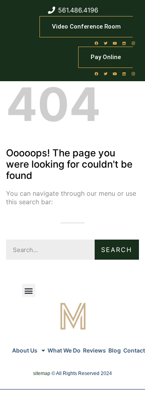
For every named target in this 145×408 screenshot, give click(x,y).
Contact (134, 350)
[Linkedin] (124, 43)
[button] (28, 290)
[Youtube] (114, 43)
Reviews (94, 350)
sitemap (41, 373)
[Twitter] (105, 43)
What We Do (64, 350)
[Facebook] (96, 43)
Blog (114, 350)
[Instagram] (133, 43)
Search (116, 250)
